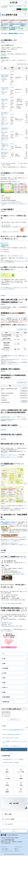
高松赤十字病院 (4, 99)
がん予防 (3, 658)
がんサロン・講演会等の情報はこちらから (12, 33)
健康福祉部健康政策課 (6, 712)
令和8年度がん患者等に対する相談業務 (11, 762)
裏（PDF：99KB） (18, 603)
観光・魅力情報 (14, 803)
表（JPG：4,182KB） (11, 573)
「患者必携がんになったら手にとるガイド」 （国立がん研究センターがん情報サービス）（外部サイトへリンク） (14, 544)
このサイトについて (18, 846)
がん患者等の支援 (5, 701)
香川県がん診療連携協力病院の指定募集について (13, 734)
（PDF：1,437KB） (22, 537)
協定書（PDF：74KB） (6, 624)
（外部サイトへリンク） (5, 114)
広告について (17, 851)
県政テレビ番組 (8, 814)
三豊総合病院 (4, 128)
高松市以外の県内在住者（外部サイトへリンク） (11, 419)
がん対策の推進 (5, 668)
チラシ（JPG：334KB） (10, 202)
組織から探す (6, 5)
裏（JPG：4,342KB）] (20, 573)
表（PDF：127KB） (10, 603)
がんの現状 (4, 673)
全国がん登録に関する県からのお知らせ (11, 737)
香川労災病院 (4, 112)
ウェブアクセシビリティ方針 (6, 851)
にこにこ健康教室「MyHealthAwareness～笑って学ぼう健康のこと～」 (15, 742)
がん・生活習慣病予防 (18, 5)
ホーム (2, 5)
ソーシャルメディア (9, 824)
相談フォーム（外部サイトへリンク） (5, 124)
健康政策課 (11, 5)
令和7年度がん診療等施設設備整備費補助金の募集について (14, 730)
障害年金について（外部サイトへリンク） (9, 454)
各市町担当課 (3, 429)
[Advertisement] (14, 872)
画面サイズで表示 (24, 64)
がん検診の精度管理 (6, 697)
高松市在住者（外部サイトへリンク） (8, 416)
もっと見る (5, 749)
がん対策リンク (5, 687)
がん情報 (24, 5)
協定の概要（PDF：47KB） (7, 622)
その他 (21, 28)
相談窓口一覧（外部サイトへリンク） (8, 456)
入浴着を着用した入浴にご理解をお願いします (12, 746)
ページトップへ (14, 831)
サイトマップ (4, 846)
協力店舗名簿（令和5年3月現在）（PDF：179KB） (12, 626)
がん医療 (3, 692)
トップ (3, 653)
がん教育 (3, 682)
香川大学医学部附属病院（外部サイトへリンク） (5, 76)
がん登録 (3, 663)
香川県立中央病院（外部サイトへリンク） (5, 89)
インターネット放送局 (9, 819)
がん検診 (3, 677)
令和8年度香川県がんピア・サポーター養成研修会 (13, 759)
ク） (11, 231)
